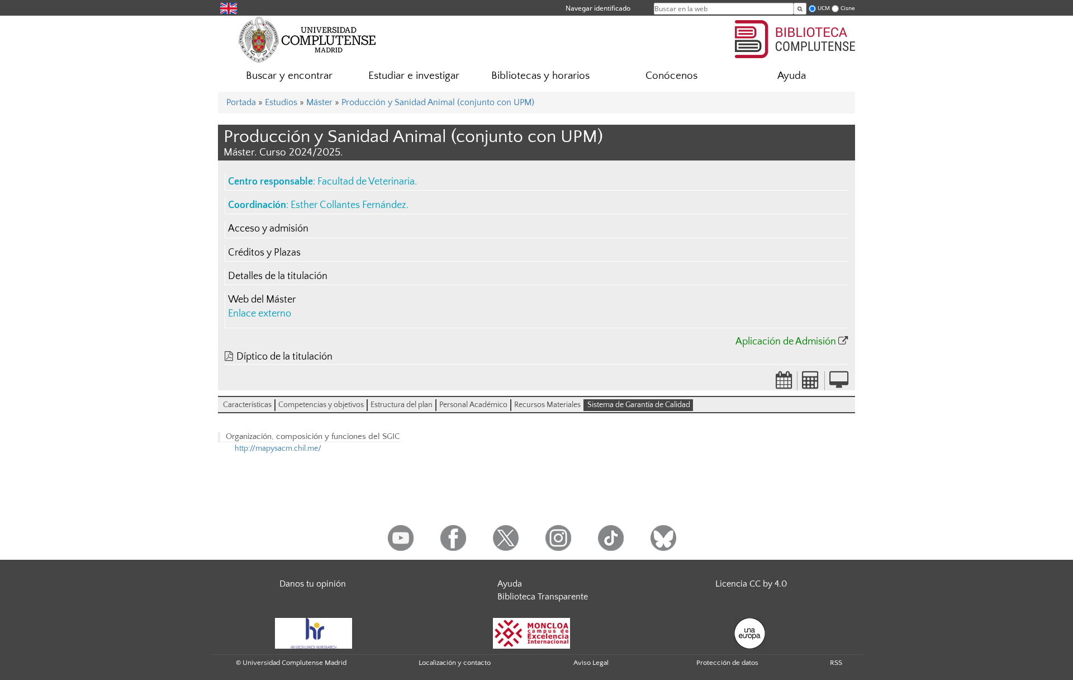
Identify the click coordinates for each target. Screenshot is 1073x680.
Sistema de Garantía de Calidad (638, 404)
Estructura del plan (402, 404)
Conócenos (671, 76)
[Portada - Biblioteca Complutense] (795, 37)
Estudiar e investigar (413, 76)
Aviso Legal (591, 663)
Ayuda (791, 76)
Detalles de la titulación (277, 276)
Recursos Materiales (547, 404)
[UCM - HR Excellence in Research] (313, 632)
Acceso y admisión (268, 228)
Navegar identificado (598, 8)
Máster (319, 102)
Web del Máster (262, 299)
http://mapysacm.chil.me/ (278, 448)
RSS (836, 663)
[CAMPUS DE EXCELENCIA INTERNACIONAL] (531, 632)
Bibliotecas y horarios (540, 76)
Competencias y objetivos (321, 404)
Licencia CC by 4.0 (751, 584)
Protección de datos (727, 663)
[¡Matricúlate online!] (838, 384)
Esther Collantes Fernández (348, 205)
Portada (241, 102)
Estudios (281, 102)
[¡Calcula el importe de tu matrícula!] (811, 384)
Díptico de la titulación (284, 356)
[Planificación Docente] (784, 384)
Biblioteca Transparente (542, 597)
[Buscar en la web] (800, 9)
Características (247, 404)
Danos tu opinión (312, 584)
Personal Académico (473, 404)
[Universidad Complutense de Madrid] (307, 39)
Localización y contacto (455, 663)
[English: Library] (228, 7)
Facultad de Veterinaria (366, 181)
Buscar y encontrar (289, 76)
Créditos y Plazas (264, 252)
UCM (824, 8)
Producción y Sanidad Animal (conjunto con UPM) (437, 102)
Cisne (848, 8)
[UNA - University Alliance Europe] (749, 632)
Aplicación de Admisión (785, 341)
